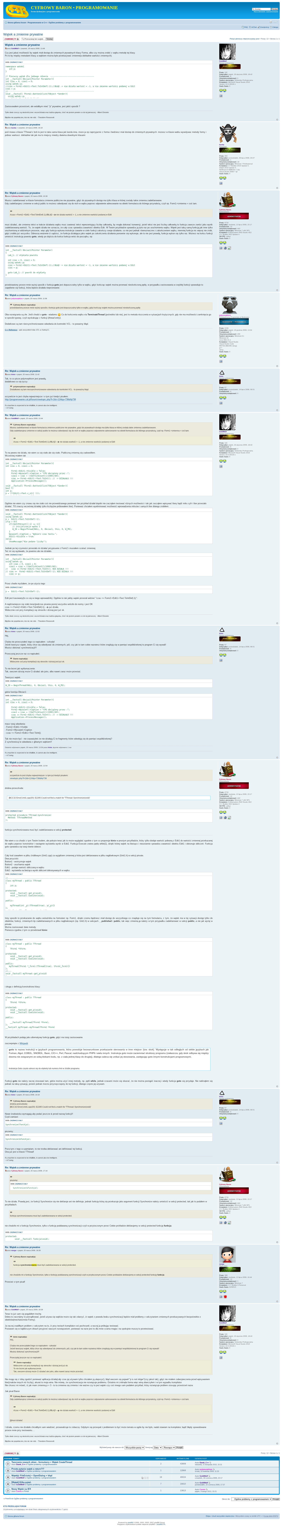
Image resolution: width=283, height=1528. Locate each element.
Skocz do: (226, 1499)
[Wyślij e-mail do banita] (221, 183)
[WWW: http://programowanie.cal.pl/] (225, 248)
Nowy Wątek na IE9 (21, 1489)
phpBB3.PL (161, 1524)
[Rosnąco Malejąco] (173, 1447)
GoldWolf (15, 48)
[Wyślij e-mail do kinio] (221, 403)
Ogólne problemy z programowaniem (65, 23)
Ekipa (208, 1516)
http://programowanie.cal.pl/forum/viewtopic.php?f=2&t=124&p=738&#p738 (40, 399)
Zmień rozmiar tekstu (275, 21)
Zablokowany (8, 38)
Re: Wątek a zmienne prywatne (22, 124)
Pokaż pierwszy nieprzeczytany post (244, 39)
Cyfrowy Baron (17, 196)
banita (13, 128)
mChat (254, 27)
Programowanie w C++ (37, 23)
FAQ (246, 27)
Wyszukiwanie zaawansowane (266, 12)
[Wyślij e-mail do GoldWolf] (221, 95)
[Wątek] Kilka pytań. (21, 1482)
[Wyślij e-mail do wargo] (221, 1296)
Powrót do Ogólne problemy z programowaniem (24, 1499)
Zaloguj (275, 27)
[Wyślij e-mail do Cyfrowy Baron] (221, 248)
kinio (13, 374)
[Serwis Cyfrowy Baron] (17, 10)
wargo (13, 1250)
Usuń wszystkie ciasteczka (223, 1516)
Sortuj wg (149, 1447)
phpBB (130, 1522)
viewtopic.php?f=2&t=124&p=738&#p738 (28, 778)
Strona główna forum (17, 23)
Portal (26, 1491)
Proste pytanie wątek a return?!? (27, 1469)
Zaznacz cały (16, 62)
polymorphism (17, 298)
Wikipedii (23, 1043)
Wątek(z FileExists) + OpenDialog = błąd (31, 1475)
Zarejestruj (264, 27)
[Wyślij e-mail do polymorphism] (221, 361)
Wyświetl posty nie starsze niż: (112, 1447)
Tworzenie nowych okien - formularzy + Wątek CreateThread (41, 1462)
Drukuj (271, 21)
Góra (277, 120)
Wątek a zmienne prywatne (23, 34)
